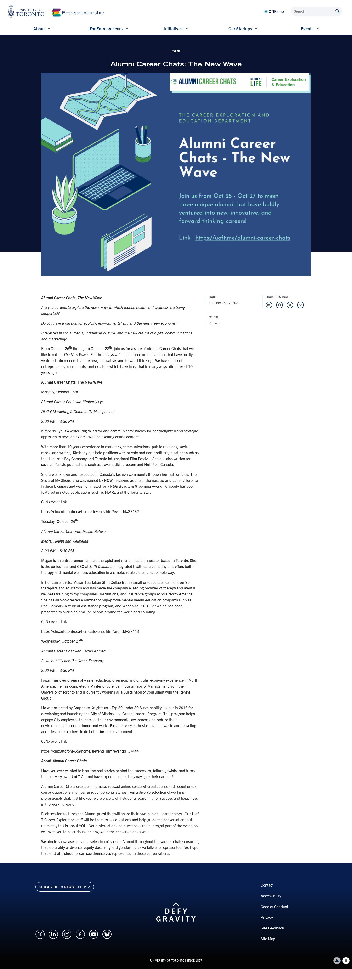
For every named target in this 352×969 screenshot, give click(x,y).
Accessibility (271, 895)
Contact (267, 885)
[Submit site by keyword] (337, 11)
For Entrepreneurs (106, 28)
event (176, 51)
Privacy (267, 917)
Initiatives (173, 28)
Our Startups (240, 28)
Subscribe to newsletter (63, 887)
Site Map (268, 938)
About (39, 28)
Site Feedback (272, 927)
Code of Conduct (274, 906)
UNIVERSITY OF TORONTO (167, 960)
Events (307, 28)
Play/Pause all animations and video (346, 960)
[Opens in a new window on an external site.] (40, 933)
